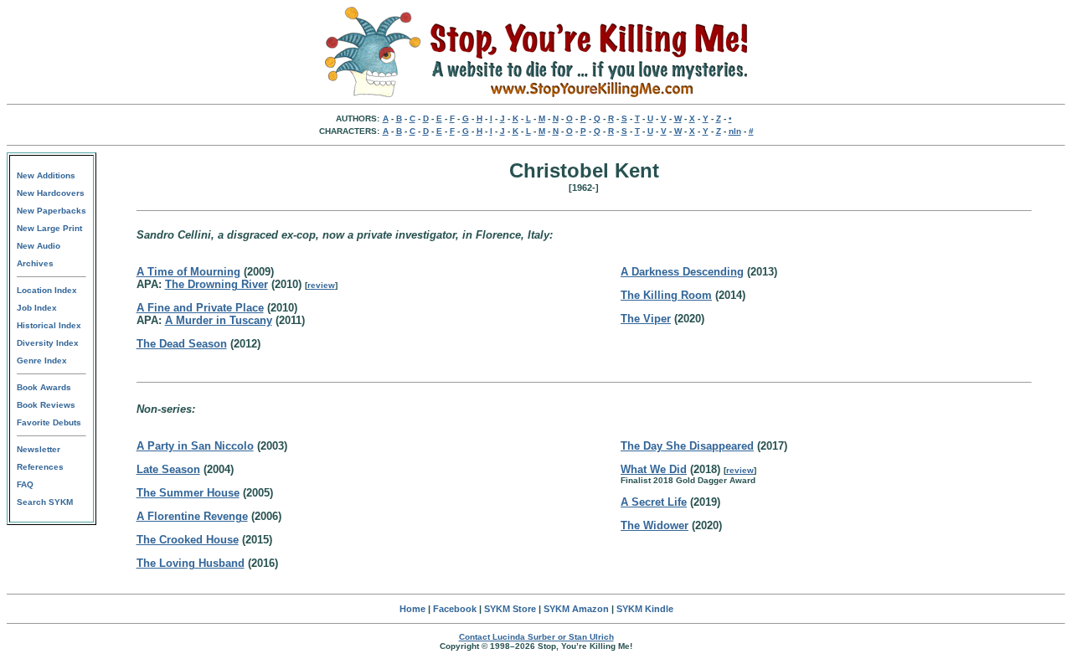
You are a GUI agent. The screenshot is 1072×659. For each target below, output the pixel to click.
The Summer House (188, 493)
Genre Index (42, 360)
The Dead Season (182, 343)
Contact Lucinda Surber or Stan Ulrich (536, 636)
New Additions (46, 175)
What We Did (654, 469)
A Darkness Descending (682, 271)
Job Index (37, 307)
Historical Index (49, 325)
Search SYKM (45, 502)
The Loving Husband (191, 563)
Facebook (455, 609)
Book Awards (44, 387)
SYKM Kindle (644, 609)
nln (735, 131)
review (321, 285)
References (40, 466)
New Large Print (49, 228)
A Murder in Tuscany (218, 320)
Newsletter (38, 449)
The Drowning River (216, 284)
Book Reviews (46, 404)
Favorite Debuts (49, 422)
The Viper (646, 318)
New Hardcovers (51, 193)
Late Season (168, 469)
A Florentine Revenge (192, 516)
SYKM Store (510, 609)
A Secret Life (654, 502)
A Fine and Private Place (200, 307)
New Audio (38, 245)
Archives (35, 263)
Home (412, 609)
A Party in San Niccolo (195, 446)
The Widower (654, 525)
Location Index (47, 290)
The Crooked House (188, 539)
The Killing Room (666, 295)
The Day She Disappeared (687, 446)
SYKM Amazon (576, 609)
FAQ (25, 484)
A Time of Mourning (188, 271)
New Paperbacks (51, 210)
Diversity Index (48, 343)
